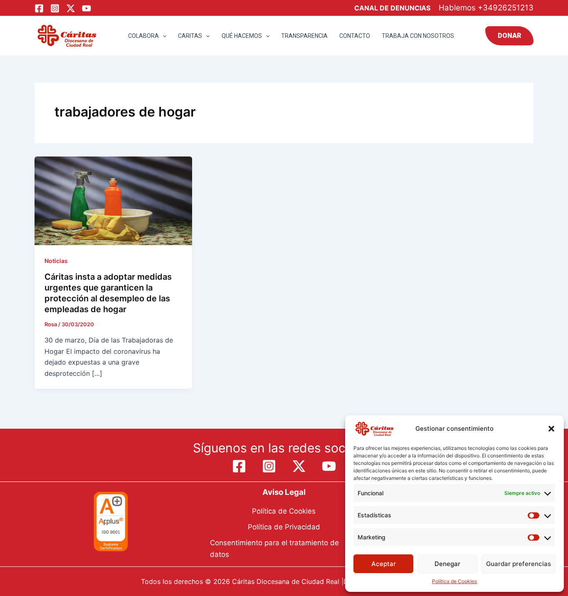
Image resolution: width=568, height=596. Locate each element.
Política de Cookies (454, 581)
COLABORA (143, 35)
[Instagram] (54, 8)
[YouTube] (86, 8)
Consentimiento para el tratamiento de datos (274, 549)
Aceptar (383, 564)
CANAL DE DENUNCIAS (392, 8)
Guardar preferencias (518, 564)
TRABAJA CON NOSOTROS (418, 35)
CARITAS (190, 35)
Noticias (56, 260)
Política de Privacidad (284, 527)
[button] (551, 429)
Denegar (447, 564)
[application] (162, 36)
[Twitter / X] (70, 8)
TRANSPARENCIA (304, 35)
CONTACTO (354, 35)
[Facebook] (39, 8)
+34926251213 (505, 7)
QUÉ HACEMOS (242, 35)
